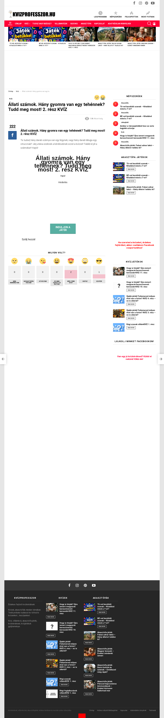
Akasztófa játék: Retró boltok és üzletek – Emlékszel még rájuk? (106, 668)
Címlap (18, 24)
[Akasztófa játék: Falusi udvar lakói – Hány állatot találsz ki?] (111, 34)
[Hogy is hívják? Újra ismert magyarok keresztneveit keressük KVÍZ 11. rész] (82, 34)
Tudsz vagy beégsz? (42, 24)
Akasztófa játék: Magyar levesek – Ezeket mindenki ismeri (105, 652)
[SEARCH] (149, 23)
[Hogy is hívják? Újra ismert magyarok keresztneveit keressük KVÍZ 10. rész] (119, 285)
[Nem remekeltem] (96, 97)
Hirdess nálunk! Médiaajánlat (107, 710)
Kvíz (27, 24)
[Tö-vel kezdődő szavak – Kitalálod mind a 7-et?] (23, 34)
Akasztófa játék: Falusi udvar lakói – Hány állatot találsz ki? (137, 146)
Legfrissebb (100, 17)
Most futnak (148, 17)
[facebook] (69, 585)
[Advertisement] (82, 70)
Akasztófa (86, 24)
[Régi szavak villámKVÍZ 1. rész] (119, 327)
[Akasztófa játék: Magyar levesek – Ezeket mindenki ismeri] (141, 34)
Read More (131, 169)
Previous (9, 38)
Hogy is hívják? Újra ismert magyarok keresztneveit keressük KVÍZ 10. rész (138, 284)
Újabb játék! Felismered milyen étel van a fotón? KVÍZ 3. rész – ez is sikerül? (141, 312)
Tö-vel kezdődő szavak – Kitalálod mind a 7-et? (137, 164)
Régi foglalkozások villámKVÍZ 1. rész (68, 692)
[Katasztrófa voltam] (102, 97)
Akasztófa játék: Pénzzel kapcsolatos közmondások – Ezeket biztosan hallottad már (107, 686)
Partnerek (152, 710)
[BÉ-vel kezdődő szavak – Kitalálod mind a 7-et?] (52, 34)
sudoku (74, 24)
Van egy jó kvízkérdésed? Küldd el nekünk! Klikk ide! (134, 357)
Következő (154, 38)
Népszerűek (116, 17)
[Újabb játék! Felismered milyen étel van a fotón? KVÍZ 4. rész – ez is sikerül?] (119, 299)
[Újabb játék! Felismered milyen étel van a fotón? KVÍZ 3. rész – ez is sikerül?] (119, 313)
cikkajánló (125, 122)
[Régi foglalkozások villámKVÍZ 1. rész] (52, 694)
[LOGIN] (154, 23)
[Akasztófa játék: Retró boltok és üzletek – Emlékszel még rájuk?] (89, 668)
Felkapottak (131, 17)
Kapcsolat (99, 24)
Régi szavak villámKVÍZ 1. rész (140, 324)
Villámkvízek (61, 24)
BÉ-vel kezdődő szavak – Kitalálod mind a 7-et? (137, 176)
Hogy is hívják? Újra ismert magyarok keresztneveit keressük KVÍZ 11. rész (82, 45)
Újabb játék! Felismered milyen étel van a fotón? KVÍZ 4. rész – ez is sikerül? (141, 298)
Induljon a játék (63, 229)
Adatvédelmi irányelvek (119, 24)
